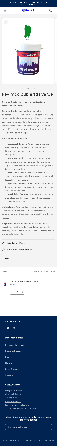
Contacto (9, 375)
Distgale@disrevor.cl (14, 390)
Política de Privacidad (14, 345)
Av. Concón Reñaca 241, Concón (20, 408)
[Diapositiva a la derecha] (34, 89)
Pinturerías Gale (15, 440)
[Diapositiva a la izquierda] (23, 89)
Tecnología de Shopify (29, 440)
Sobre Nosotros (12, 369)
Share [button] (7, 258)
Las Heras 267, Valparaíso (17, 404)
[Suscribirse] (49, 427)
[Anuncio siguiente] (52, 3)
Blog (7, 357)
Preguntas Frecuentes (14, 351)
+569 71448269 (13, 401)
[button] (5, 10)
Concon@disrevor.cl (14, 394)
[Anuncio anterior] (5, 3)
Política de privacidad (46, 440)
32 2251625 (11, 397)
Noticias (9, 363)
